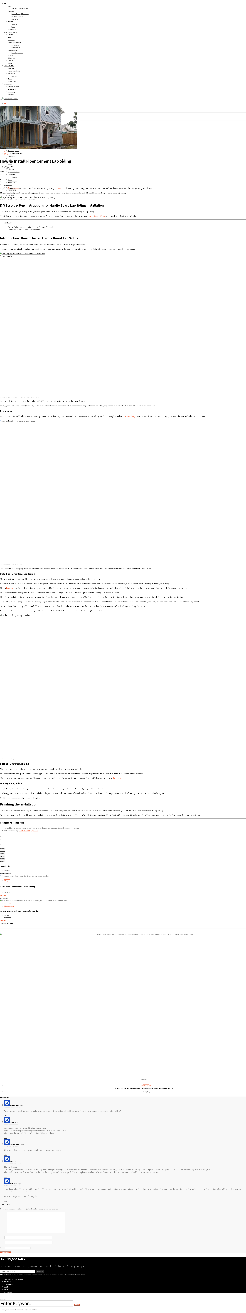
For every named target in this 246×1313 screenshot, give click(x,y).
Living (9, 37)
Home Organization (17, 53)
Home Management (13, 50)
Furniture (10, 22)
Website (2, 1248)
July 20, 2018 (7, 169)
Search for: (3, 1299)
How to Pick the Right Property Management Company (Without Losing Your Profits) (144, 1088)
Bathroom (10, 60)
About (6, 1287)
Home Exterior (16, 47)
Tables (13, 27)
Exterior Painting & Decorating (20, 14)
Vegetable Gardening (14, 71)
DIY (5, 3)
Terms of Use (8, 1284)
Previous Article (5, 873)
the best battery (119, 778)
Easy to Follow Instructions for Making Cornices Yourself (30, 227)
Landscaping (11, 73)
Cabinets (14, 24)
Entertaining (11, 40)
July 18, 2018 (7, 892)
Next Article (4, 898)
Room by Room (16, 19)
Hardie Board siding (96, 216)
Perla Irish (6, 167)
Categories (8, 84)
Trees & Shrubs (12, 81)
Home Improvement (10, 32)
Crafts (9, 6)
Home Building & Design (14, 42)
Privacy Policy (8, 1282)
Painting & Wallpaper (17, 16)
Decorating (11, 11)
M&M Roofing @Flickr (28, 830)
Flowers (10, 79)
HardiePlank (60, 188)
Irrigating (14, 76)
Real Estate (11, 35)
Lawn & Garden (9, 66)
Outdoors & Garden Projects (20, 9)
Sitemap (6, 1289)
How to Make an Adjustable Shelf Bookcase (24, 229)
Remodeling (11, 55)
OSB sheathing (129, 416)
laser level (10, 588)
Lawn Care (11, 68)
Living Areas (11, 58)
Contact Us (8, 1292)
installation (7, 870)
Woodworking (12, 29)
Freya (12, 1122)
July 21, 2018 (7, 917)
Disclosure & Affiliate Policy (14, 1279)
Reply (5, 1116)
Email (2, 1243)
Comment (3, 1233)
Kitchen (10, 63)
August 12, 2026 (146, 1093)
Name (2, 1238)
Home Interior (16, 45)
